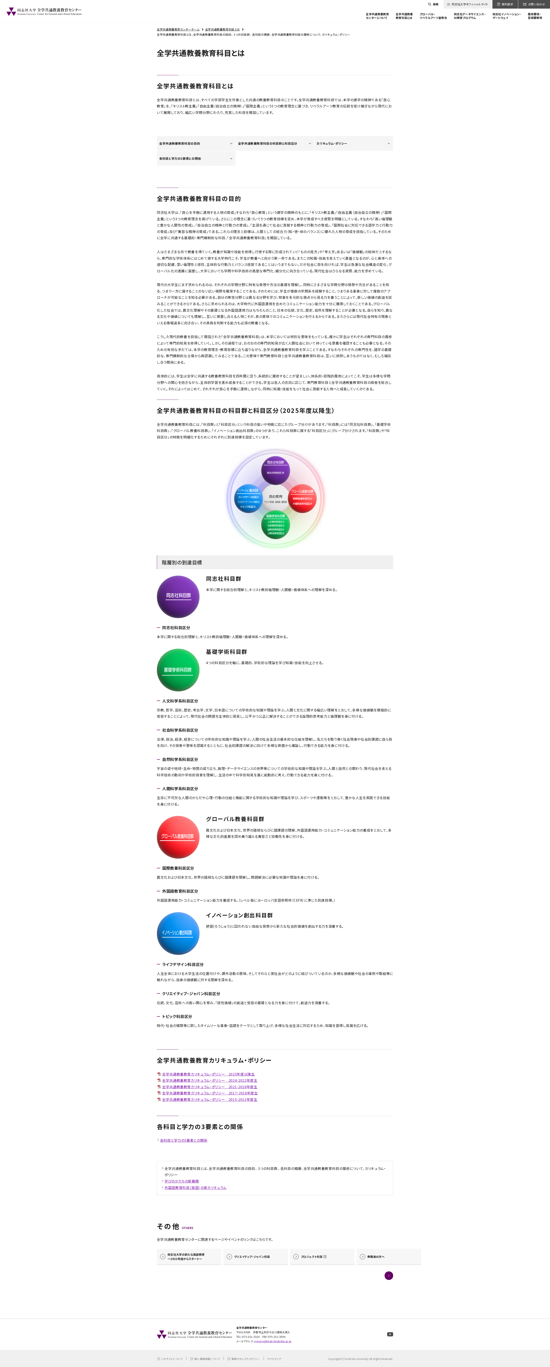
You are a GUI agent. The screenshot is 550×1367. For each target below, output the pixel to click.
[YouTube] (390, 1334)
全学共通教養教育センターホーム (178, 29)
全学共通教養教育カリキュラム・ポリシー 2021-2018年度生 (209, 1086)
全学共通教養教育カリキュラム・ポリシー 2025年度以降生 (208, 1074)
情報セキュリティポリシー (245, 1359)
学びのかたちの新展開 (182, 1181)
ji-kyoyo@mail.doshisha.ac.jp (272, 1341)
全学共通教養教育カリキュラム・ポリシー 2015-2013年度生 (209, 1099)
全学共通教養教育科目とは (222, 29)
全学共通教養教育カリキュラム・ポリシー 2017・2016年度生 (210, 1093)
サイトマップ (274, 1359)
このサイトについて (172, 1359)
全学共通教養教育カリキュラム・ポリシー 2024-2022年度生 (209, 1080)
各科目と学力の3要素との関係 (183, 1140)
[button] (389, 1275)
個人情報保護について (207, 1359)
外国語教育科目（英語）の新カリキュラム (195, 1187)
